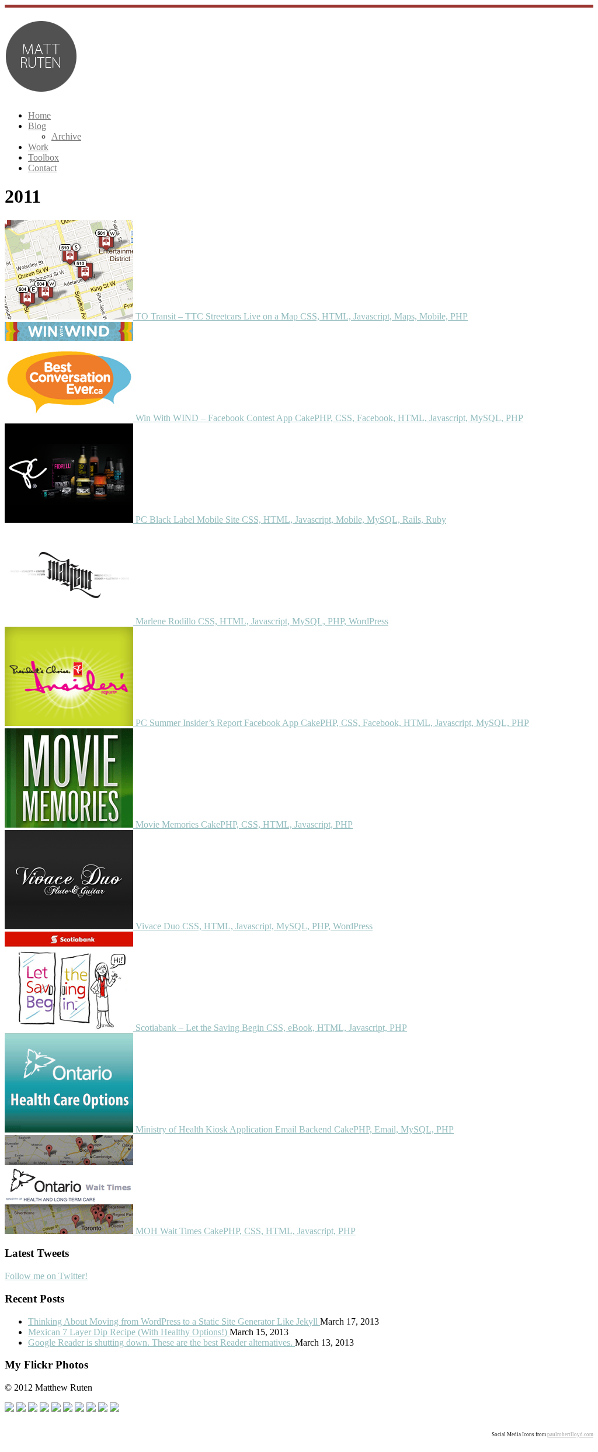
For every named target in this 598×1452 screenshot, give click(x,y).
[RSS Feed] (102, 1408)
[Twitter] (21, 1408)
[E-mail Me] (114, 1408)
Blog (37, 126)
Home (39, 115)
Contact (42, 168)
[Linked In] (67, 1408)
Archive (66, 136)
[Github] (32, 1408)
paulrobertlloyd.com (570, 1434)
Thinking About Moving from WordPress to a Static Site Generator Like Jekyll (174, 1321)
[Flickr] (79, 1408)
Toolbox (43, 157)
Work (38, 147)
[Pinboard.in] (56, 1408)
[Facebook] (9, 1408)
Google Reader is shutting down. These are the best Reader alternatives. (161, 1342)
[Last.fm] (91, 1408)
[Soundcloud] (44, 1408)
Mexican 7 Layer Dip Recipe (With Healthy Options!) (129, 1332)
